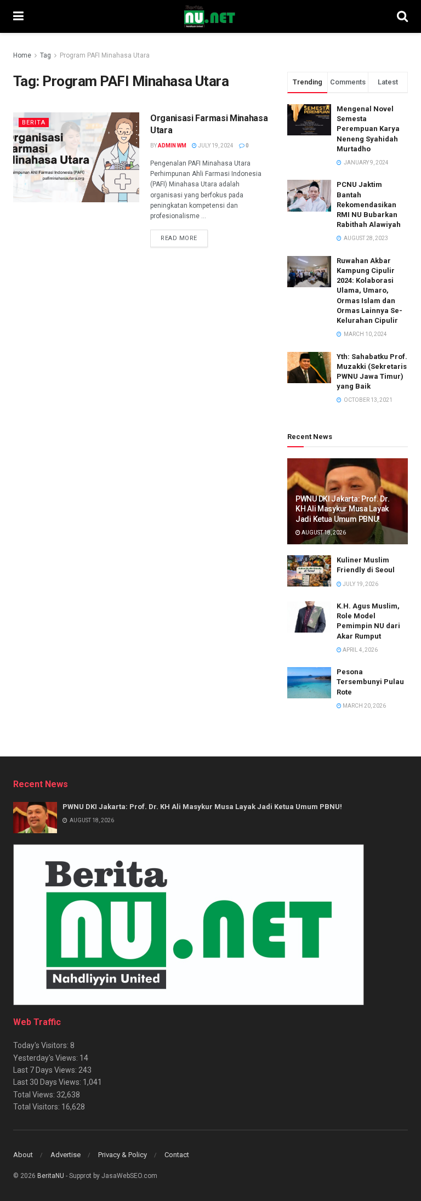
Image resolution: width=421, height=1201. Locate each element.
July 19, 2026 (360, 584)
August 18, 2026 (323, 533)
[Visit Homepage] (210, 16)
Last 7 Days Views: (45, 1070)
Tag (45, 55)
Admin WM (172, 146)
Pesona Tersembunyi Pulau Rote (370, 682)
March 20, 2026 (364, 706)
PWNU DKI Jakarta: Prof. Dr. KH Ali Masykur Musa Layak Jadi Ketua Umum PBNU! (342, 508)
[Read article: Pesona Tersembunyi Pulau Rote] (309, 682)
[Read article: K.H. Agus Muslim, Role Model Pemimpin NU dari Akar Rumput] (309, 617)
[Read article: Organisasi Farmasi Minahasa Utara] (76, 157)
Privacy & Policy (122, 1155)
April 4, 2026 (360, 650)
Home (22, 55)
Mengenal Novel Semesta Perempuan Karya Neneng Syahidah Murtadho (368, 129)
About (23, 1155)
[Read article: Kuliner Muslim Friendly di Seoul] (309, 571)
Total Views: (34, 1094)
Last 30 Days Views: (48, 1082)
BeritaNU (50, 1176)
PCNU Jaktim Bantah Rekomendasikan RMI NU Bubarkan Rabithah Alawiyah (369, 204)
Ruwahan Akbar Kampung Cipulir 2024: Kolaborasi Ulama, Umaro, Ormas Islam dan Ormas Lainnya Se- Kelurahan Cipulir (369, 291)
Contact (176, 1155)
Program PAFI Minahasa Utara (105, 55)
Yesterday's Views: (46, 1058)
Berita (33, 122)
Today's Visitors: (41, 1045)
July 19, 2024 (215, 146)
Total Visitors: (37, 1106)
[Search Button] (402, 16)
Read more (184, 238)
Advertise (65, 1155)
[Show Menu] (18, 16)
